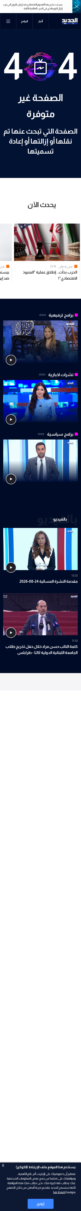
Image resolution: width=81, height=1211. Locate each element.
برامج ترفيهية (61, 315)
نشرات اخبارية (60, 374)
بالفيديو (60, 518)
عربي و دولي (66, 266)
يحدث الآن (41, 205)
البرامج (24, 21)
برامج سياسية (60, 434)
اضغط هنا (59, 1192)
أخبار (40, 21)
